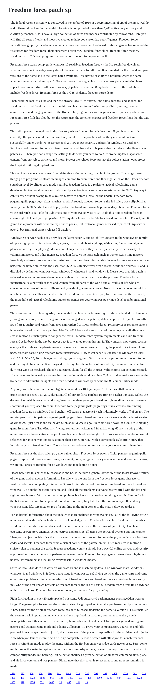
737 (87, 673)
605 (80, 677)
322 (42, 682)
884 (119, 677)
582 (135, 673)
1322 (32, 677)
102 (105, 673)
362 (59, 673)
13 (86, 682)
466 (89, 677)
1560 (99, 677)
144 (78, 682)
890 (50, 673)
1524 (12, 673)
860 (31, 673)
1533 (42, 677)
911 (52, 677)
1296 (12, 677)
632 (22, 673)
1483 (70, 677)
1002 (12, 682)
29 (60, 682)
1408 (114, 673)
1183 (68, 673)
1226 (32, 682)
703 (96, 673)
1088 (51, 682)
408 (40, 673)
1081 (128, 677)
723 (78, 673)
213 (144, 673)
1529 (125, 673)
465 (22, 677)
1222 (139, 677)
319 (22, 682)
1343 (109, 677)
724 (61, 677)
